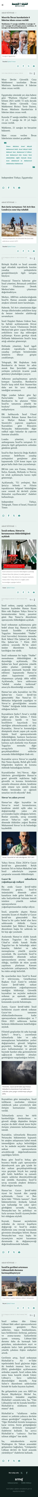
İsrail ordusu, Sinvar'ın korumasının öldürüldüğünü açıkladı (16, 532)
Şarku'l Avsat (11, 60)
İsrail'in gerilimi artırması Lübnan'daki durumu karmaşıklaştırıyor (15, 1268)
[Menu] (2, 4)
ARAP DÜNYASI (8, 11)
